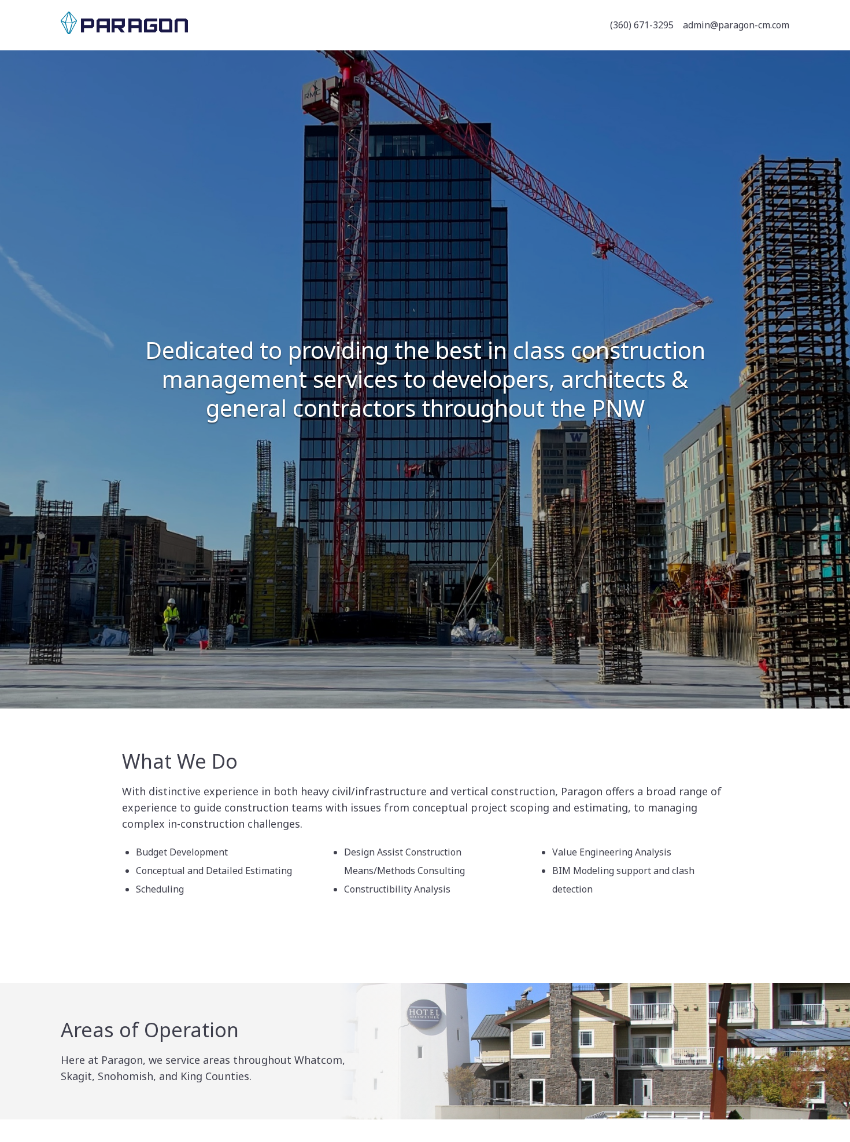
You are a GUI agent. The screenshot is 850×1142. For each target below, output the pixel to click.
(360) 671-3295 (642, 25)
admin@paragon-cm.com (736, 25)
